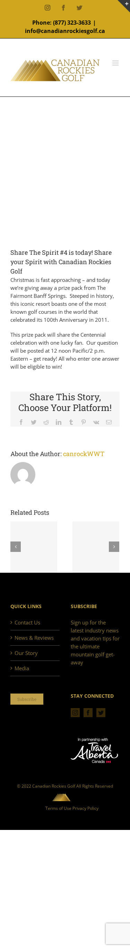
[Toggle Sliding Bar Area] (124, 6)
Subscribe (26, 699)
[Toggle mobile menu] (116, 63)
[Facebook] (88, 712)
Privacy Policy (85, 808)
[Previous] (15, 546)
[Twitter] (100, 712)
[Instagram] (75, 712)
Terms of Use (58, 808)
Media (22, 668)
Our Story (26, 652)
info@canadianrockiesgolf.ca (65, 31)
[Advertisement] (65, 179)
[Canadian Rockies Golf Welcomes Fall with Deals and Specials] (33, 547)
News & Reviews (34, 637)
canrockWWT (83, 454)
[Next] (114, 546)
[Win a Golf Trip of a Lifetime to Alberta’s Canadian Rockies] (95, 547)
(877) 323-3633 (72, 22)
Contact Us (27, 622)
